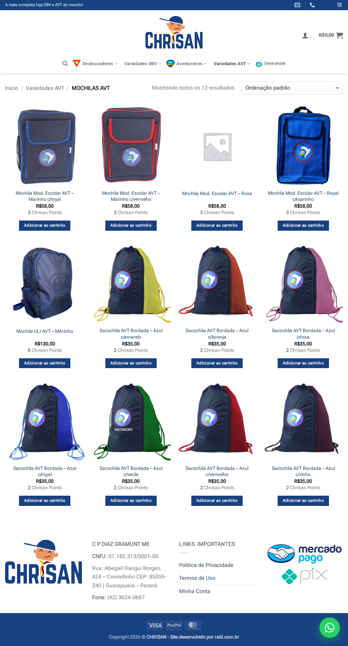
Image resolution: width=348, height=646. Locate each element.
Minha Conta (194, 591)
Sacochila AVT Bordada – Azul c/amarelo (131, 334)
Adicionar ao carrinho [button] (44, 225)
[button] (305, 35)
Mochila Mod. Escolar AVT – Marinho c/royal (45, 196)
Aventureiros (189, 63)
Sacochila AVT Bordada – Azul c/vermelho (217, 472)
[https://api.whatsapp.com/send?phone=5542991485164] (313, 5)
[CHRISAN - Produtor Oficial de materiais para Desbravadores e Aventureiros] (174, 32)
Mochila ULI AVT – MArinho (44, 331)
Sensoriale (275, 63)
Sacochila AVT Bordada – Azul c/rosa (303, 334)
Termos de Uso (197, 578)
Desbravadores (98, 63)
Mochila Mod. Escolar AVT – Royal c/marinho (303, 196)
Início (11, 88)
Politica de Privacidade (206, 565)
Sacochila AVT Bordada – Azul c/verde (131, 472)
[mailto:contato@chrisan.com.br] (298, 5)
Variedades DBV (140, 63)
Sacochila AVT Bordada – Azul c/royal (44, 472)
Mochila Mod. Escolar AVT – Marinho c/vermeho (131, 196)
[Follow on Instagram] (339, 5)
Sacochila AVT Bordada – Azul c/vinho (303, 472)
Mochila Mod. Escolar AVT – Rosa (217, 193)
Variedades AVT (230, 63)
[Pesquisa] (65, 63)
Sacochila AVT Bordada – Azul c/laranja (217, 334)
